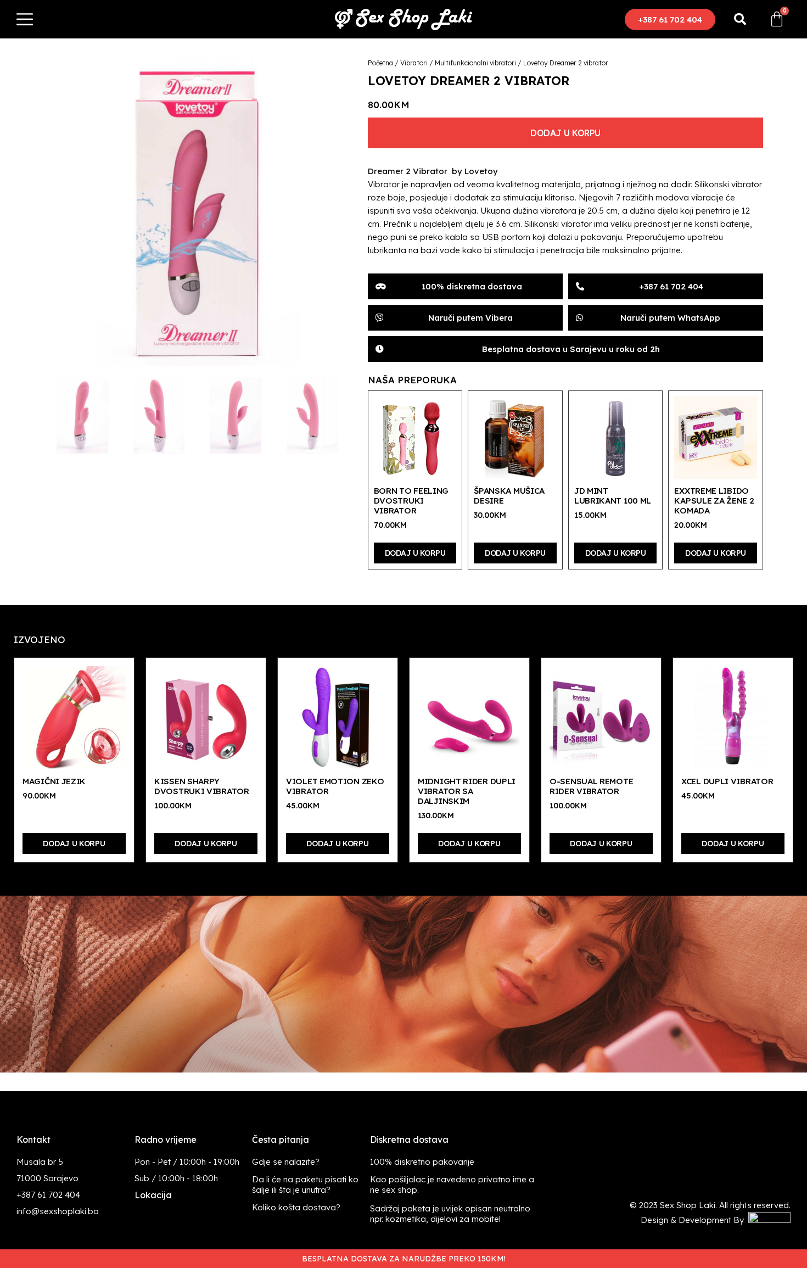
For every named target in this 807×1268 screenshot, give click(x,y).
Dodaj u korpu (565, 132)
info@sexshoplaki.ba (57, 1211)
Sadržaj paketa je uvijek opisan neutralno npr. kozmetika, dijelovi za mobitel (450, 1213)
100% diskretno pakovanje (422, 1162)
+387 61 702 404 (48, 1194)
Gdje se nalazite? (286, 1162)
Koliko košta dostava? (296, 1207)
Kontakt (33, 1139)
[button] (670, 19)
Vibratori (414, 63)
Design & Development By (694, 1220)
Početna (380, 63)
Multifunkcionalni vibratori (475, 63)
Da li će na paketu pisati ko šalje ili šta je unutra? (305, 1184)
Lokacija (153, 1194)
